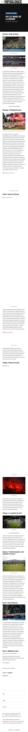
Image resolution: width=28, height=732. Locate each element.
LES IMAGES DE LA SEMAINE (11, 13)
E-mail (4, 700)
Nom (3, 693)
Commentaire (6, 675)
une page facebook (13, 146)
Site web (4, 707)
